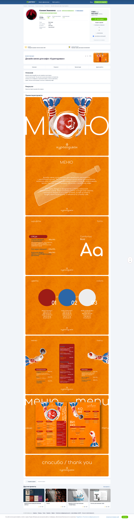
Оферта (53, 513)
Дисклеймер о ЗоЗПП (76, 513)
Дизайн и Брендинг (29, 56)
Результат (56, 67)
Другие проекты (29, 486)
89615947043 (100, 33)
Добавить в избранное (99, 25)
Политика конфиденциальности (63, 513)
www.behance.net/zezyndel (100, 36)
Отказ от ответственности (88, 513)
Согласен (125, 517)
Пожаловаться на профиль (99, 40)
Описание (34, 67)
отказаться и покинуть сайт (112, 517)
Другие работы (99, 67)
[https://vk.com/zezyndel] (99, 30)
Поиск (44, 513)
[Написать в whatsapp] (99, 27)
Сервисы (35, 513)
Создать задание (99, 22)
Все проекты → (107, 486)
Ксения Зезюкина (47, 10)
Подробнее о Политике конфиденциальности (87, 517)
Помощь (40, 513)
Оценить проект (31, 481)
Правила (48, 513)
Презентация (78, 67)
